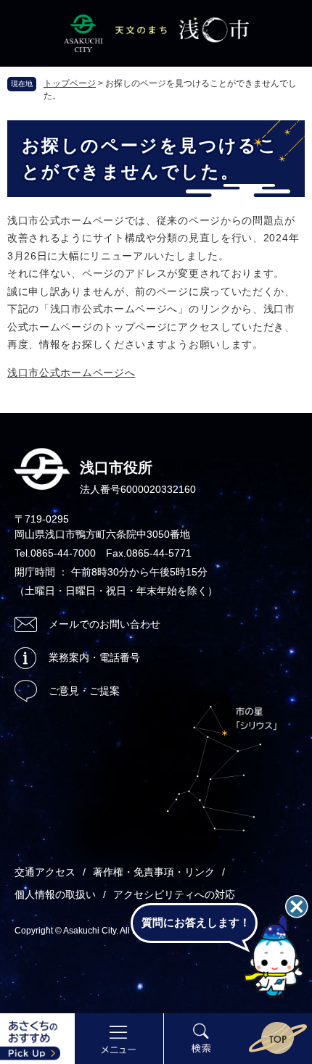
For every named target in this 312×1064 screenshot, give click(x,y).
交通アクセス (45, 872)
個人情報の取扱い (55, 894)
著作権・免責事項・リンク (154, 872)
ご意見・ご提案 (84, 691)
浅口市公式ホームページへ (71, 372)
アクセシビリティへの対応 (174, 894)
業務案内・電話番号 (94, 657)
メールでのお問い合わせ (104, 624)
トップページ (70, 83)
